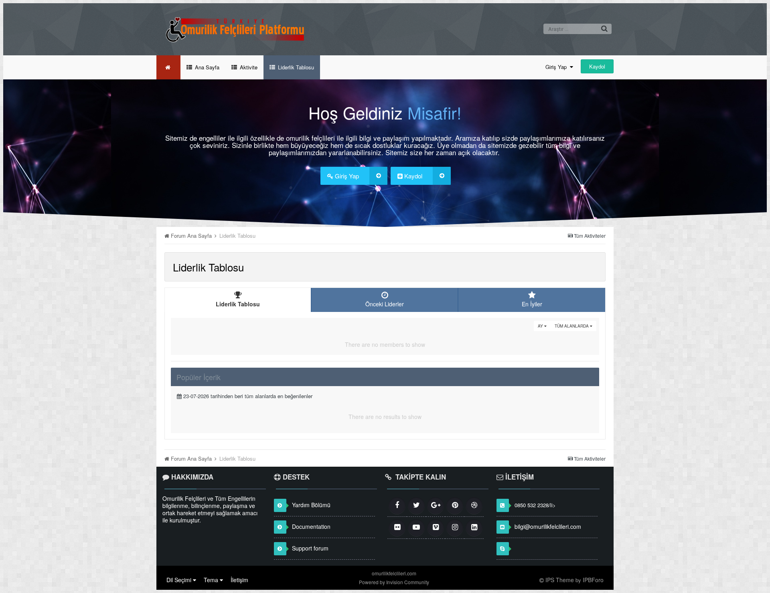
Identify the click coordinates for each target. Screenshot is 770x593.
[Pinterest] (454, 505)
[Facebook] (397, 505)
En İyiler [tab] (532, 304)
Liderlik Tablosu (295, 67)
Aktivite (247, 67)
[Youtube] (416, 527)
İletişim (239, 580)
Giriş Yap (557, 67)
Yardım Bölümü (311, 505)
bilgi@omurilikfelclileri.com (548, 526)
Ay (541, 326)
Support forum (310, 548)
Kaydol (597, 66)
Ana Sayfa (206, 67)
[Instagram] (454, 527)
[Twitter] (416, 505)
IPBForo (593, 580)
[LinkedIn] (474, 527)
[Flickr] (397, 527)
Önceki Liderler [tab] (384, 304)
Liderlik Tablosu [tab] (238, 304)
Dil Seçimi (179, 580)
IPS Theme (559, 580)
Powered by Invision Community (394, 582)
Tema (212, 580)
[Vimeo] (435, 527)
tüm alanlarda (572, 326)
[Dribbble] (474, 505)
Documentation (311, 526)
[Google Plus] (435, 505)
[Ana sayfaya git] (168, 67)
